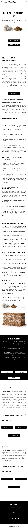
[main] (14, 16)
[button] (1, 2)
